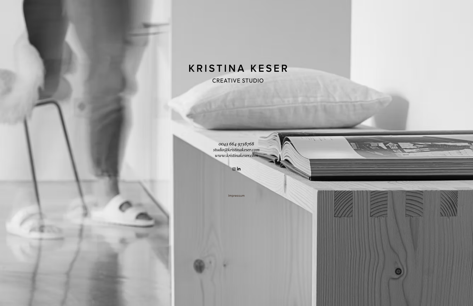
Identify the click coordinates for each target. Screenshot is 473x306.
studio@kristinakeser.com (236, 149)
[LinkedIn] (238, 169)
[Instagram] (234, 169)
